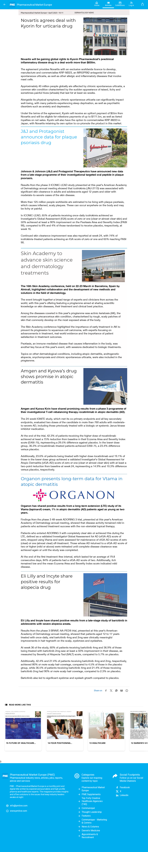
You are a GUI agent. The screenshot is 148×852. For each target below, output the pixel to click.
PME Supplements (91, 794)
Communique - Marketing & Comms (94, 821)
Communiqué (88, 808)
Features (86, 815)
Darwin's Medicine (91, 830)
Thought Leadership (92, 812)
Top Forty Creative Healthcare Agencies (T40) (92, 801)
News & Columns (90, 826)
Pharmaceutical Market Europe (93, 789)
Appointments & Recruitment (90, 836)
